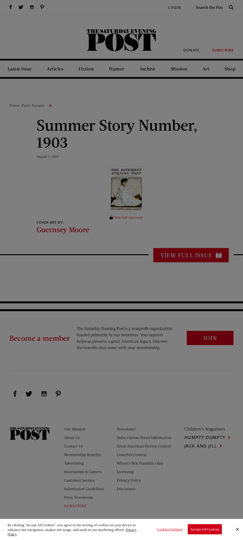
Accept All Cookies (204, 529)
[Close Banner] (237, 529)
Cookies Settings (169, 529)
